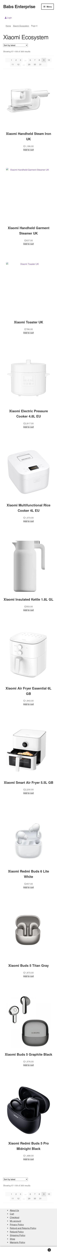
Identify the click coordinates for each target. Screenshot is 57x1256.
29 (29, 64)
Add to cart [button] (28, 149)
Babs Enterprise (19, 6)
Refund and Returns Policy (23, 1228)
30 (35, 64)
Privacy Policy (17, 1224)
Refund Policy (17, 1231)
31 (40, 64)
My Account (9, 1251)
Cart (12, 1213)
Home (8, 25)
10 (49, 60)
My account (15, 1221)
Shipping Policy (17, 1235)
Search (28, 1251)
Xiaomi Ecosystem (21, 25)
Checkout (14, 1217)
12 (18, 64)
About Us (14, 1210)
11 (13, 64)
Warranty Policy (17, 1242)
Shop (12, 1238)
